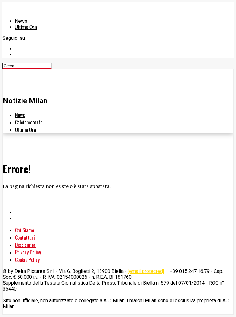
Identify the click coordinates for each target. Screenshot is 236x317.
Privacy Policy (28, 252)
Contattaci (25, 237)
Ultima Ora (26, 27)
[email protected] (146, 271)
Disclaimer (25, 245)
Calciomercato (28, 122)
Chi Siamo (24, 230)
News (21, 21)
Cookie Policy (27, 259)
